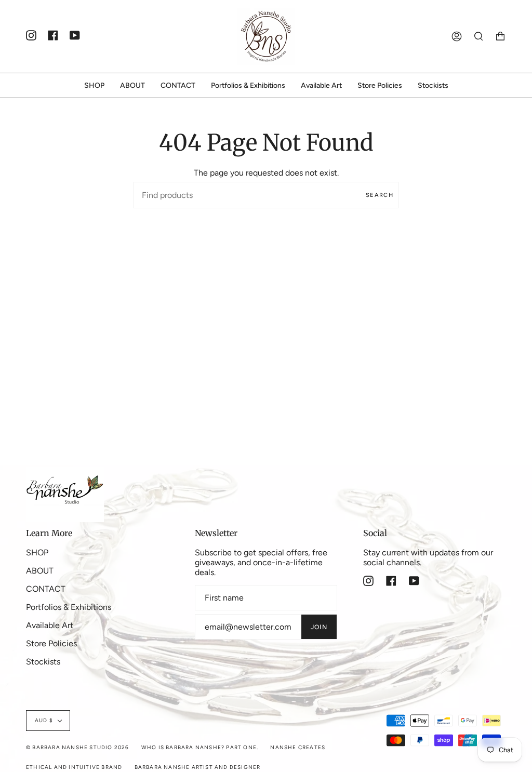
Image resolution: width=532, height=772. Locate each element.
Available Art (49, 625)
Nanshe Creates (297, 747)
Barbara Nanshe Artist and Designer (198, 767)
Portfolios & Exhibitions (68, 607)
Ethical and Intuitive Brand (74, 767)
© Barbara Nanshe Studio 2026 (77, 747)
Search (379, 195)
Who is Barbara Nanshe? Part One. (199, 747)
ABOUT (40, 571)
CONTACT (45, 589)
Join (319, 627)
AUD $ (44, 720)
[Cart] (500, 36)
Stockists (43, 662)
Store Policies (51, 643)
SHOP (37, 552)
